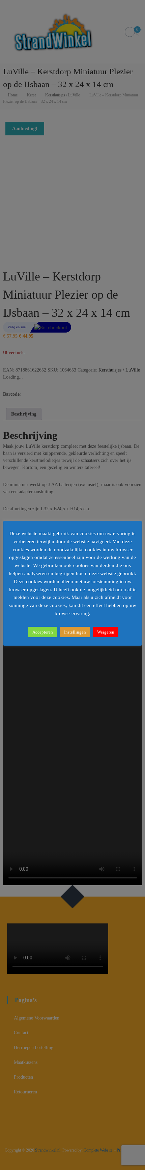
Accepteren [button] (42, 632)
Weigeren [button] (105, 632)
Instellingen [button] (75, 632)
